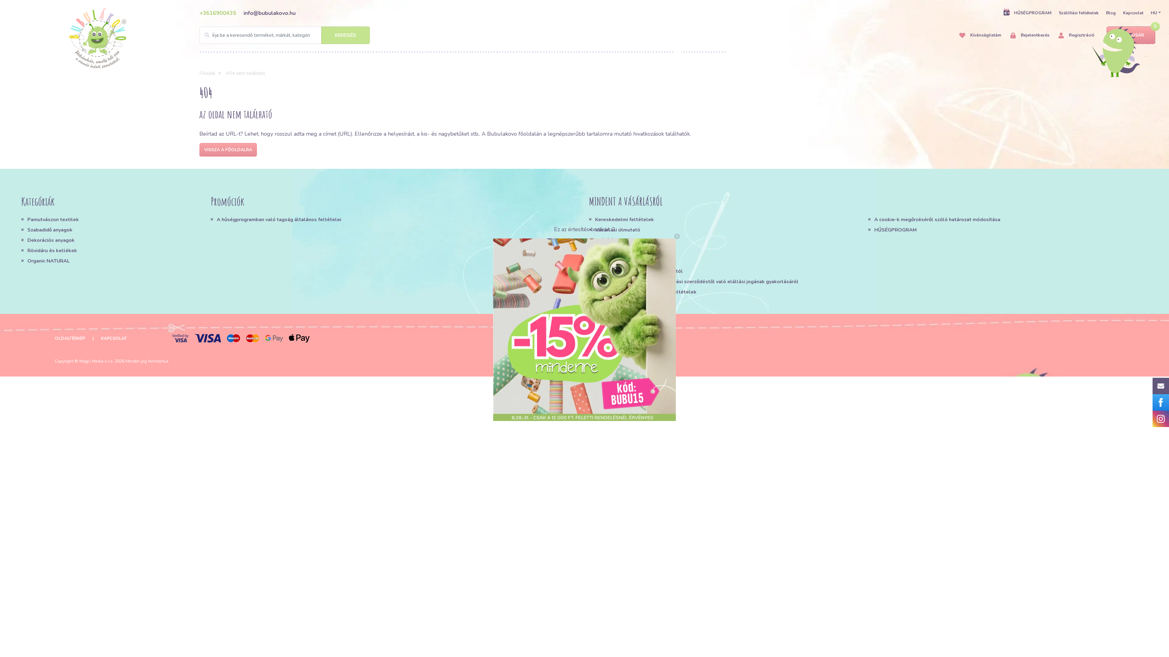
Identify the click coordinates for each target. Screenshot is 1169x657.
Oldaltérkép (70, 338)
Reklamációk (610, 250)
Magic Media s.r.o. (96, 361)
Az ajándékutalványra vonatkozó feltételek (646, 292)
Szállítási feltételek (1079, 13)
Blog (1111, 13)
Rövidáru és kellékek (52, 250)
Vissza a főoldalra (228, 150)
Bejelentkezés (1034, 35)
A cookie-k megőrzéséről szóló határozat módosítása (937, 219)
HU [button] (1154, 13)
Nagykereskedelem (618, 261)
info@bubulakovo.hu (270, 13)
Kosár (1136, 35)
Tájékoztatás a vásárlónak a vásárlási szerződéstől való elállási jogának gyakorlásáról (697, 281)
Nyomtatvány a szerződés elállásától (639, 271)
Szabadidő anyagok (49, 230)
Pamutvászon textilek (53, 219)
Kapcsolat (1133, 13)
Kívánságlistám (985, 35)
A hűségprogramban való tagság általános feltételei (279, 219)
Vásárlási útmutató (617, 230)
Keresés (345, 35)
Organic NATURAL (48, 261)
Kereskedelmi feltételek (624, 219)
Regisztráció (1081, 35)
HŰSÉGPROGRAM (1032, 13)
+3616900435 (217, 13)
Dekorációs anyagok (51, 240)
